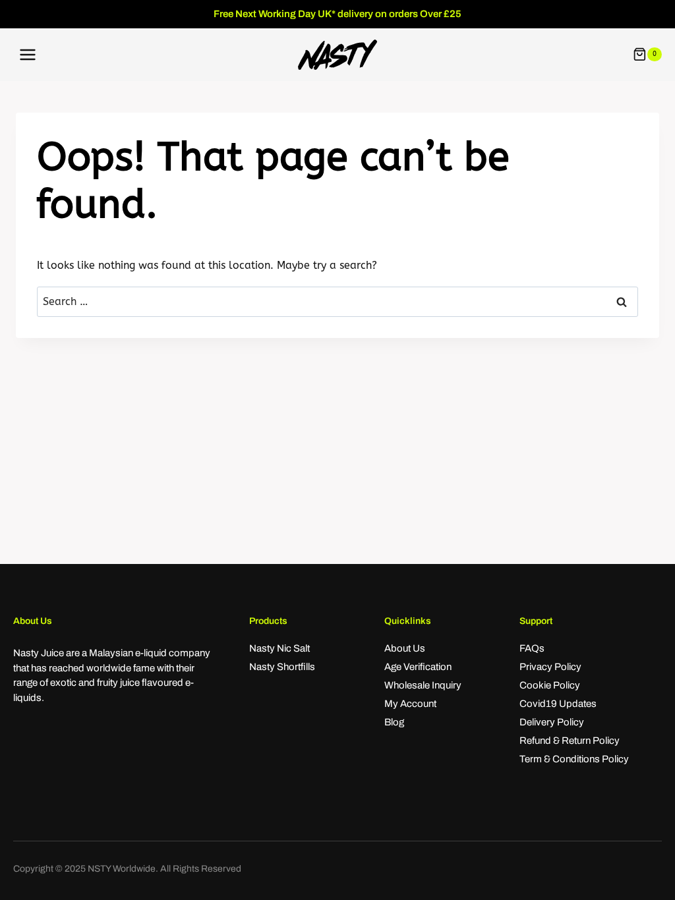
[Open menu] (28, 54)
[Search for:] (337, 301)
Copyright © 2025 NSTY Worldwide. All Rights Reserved (127, 869)
